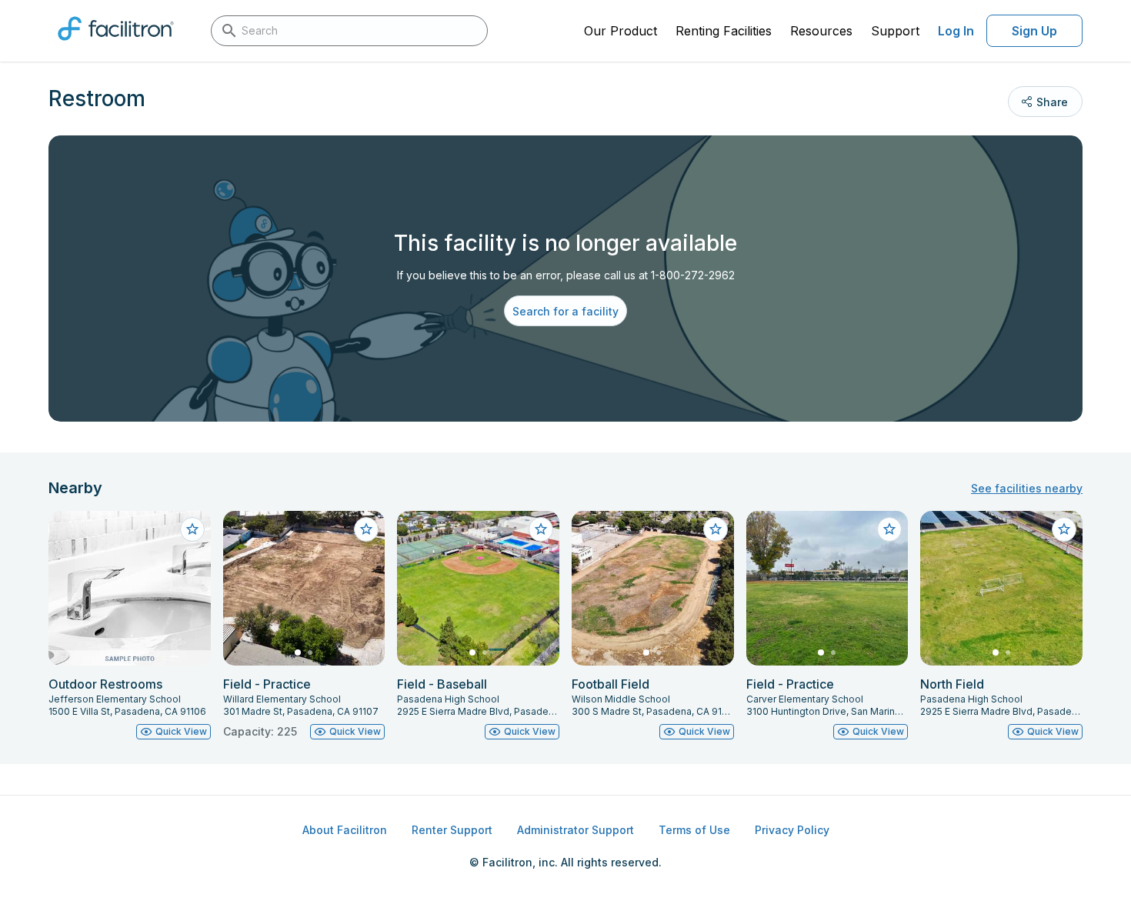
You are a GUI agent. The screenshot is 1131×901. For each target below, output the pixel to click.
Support (895, 30)
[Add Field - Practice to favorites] (366, 529)
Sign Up (1034, 30)
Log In (956, 30)
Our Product (620, 30)
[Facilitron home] (115, 45)
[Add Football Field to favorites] (715, 529)
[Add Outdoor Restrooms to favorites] (192, 529)
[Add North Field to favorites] (1064, 529)
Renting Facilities (724, 30)
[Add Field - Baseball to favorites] (541, 529)
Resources (821, 30)
